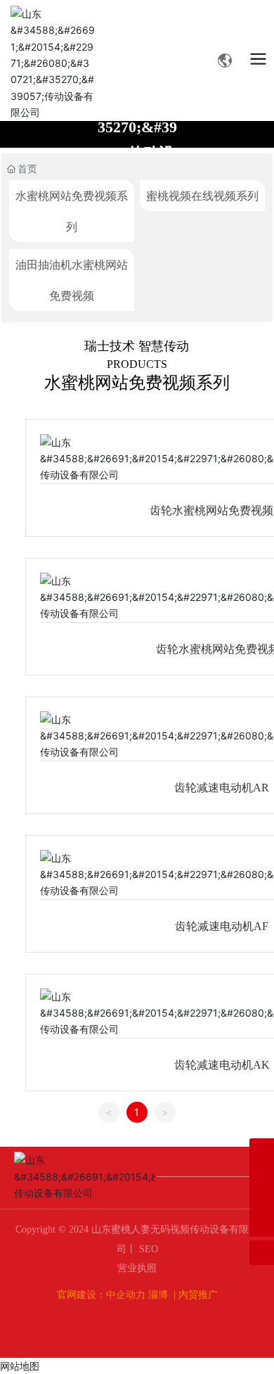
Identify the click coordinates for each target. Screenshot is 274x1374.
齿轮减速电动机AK (222, 1065)
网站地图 (19, 1366)
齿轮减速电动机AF (221, 926)
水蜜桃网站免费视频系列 (71, 211)
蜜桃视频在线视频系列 (202, 196)
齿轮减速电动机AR (221, 788)
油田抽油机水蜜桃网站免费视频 (71, 280)
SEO (147, 1249)
